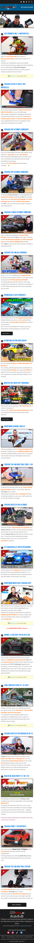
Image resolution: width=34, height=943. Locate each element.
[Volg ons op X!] (31, 1)
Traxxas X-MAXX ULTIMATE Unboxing (17, 212)
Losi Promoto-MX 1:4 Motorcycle (16, 33)
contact (22, 926)
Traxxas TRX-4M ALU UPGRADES (15, 252)
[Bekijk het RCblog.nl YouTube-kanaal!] (8, 933)
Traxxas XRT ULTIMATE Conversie (16, 129)
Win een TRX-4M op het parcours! (16, 383)
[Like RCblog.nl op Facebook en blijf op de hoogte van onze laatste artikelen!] (21, 933)
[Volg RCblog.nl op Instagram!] (13, 933)
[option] (17, 21)
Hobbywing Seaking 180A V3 (14, 426)
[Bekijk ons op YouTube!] (21, 1)
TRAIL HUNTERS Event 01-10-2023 (16, 685)
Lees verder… (6, 333)
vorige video (8, 275)
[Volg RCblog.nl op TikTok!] (17, 933)
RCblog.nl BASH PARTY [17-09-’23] (16, 776)
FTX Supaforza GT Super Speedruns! (17, 547)
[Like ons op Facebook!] (29, 1)
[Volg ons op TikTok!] (26, 1)
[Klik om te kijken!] (17, 46)
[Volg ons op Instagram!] (23, 1)
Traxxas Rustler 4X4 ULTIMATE (15, 504)
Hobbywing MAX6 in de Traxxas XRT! (17, 583)
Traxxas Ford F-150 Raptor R (15, 826)
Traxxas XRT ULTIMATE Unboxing (16, 172)
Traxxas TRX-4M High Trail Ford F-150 (18, 464)
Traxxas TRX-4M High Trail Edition (17, 866)
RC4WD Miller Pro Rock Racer (15, 340)
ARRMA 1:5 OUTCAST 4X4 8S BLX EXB (17, 635)
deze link (14, 76)
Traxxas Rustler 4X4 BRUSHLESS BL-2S (18, 733)
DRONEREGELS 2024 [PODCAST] (15, 295)
